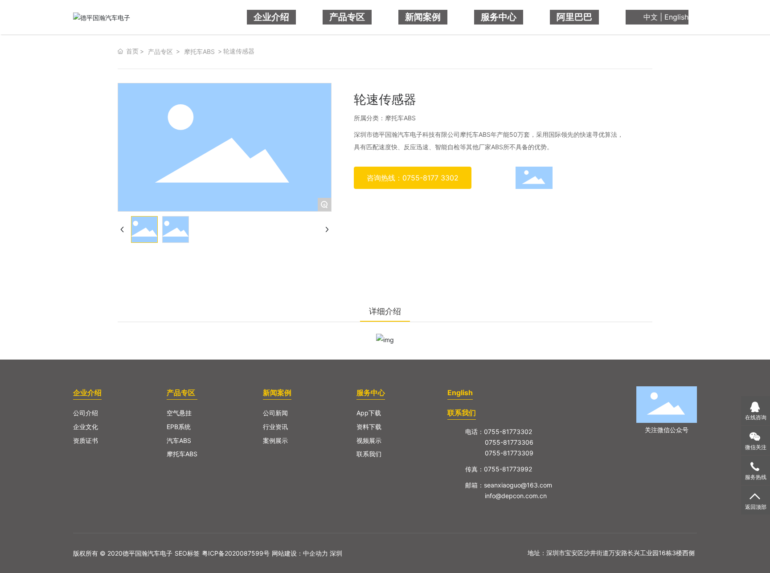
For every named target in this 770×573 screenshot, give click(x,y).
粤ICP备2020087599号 (236, 553)
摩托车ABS (199, 51)
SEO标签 (187, 553)
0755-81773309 (509, 453)
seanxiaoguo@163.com (518, 485)
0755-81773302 (508, 431)
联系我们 (461, 412)
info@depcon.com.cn (516, 495)
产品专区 (160, 51)
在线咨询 (755, 417)
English (676, 16)
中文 (650, 16)
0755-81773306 (509, 442)
